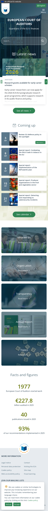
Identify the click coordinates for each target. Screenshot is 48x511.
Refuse (8, 504)
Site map (27, 470)
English (42, 5)
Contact (27, 463)
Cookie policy (6, 470)
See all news (23, 110)
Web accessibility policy (10, 474)
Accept (17, 504)
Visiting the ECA (30, 466)
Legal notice (6, 463)
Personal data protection (11, 466)
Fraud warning (29, 474)
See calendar (22, 214)
